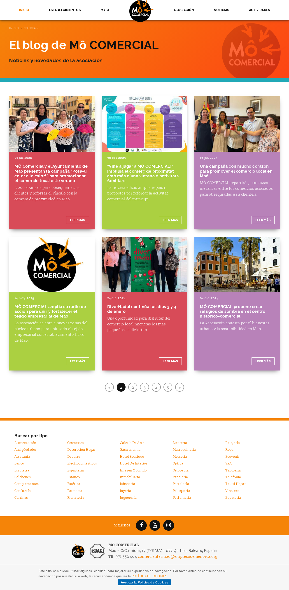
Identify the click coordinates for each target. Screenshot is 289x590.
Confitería (22, 491)
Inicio (24, 10)
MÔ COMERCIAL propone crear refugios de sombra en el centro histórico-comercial (233, 311)
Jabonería (127, 484)
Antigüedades (25, 449)
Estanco (73, 477)
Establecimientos (65, 10)
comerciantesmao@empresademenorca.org (177, 556)
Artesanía (22, 456)
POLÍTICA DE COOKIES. (150, 576)
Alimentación (25, 443)
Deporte (73, 456)
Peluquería (181, 491)
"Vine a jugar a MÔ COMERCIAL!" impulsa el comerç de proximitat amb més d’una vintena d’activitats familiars (143, 173)
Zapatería (233, 497)
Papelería (180, 477)
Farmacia (74, 491)
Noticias (221, 10)
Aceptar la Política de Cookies (144, 582)
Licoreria (180, 443)
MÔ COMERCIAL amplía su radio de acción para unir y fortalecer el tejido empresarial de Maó (50, 311)
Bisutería (21, 470)
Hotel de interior (133, 463)
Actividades (259, 10)
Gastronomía (130, 449)
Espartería (75, 470)
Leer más (77, 220)
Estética (73, 484)
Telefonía (233, 477)
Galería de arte (132, 443)
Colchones (22, 477)
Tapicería (233, 470)
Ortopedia (181, 470)
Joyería (125, 491)
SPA (228, 463)
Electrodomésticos (82, 463)
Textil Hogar (235, 484)
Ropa (229, 449)
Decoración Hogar (81, 449)
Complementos (26, 484)
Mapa (104, 10)
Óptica (178, 463)
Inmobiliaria (130, 477)
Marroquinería (184, 449)
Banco (19, 463)
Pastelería (181, 484)
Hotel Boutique (132, 456)
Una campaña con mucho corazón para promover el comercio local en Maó (236, 171)
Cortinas (21, 497)
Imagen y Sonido (133, 470)
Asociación (184, 10)
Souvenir (232, 456)
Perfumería (182, 497)
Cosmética (75, 443)
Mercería (180, 456)
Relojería (232, 443)
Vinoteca (232, 491)
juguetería (128, 497)
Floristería (75, 497)
